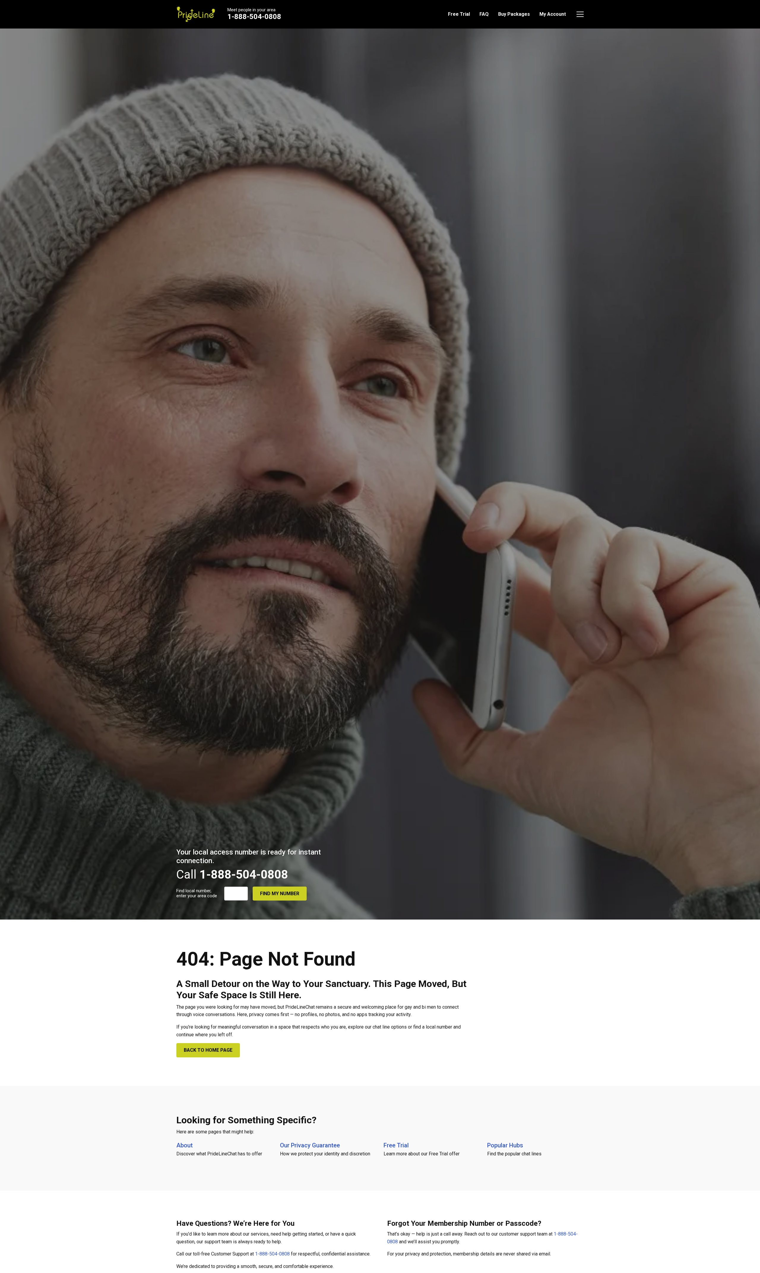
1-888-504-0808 (254, 16)
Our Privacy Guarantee (310, 1145)
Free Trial (459, 14)
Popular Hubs (505, 1145)
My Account (552, 14)
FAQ (484, 14)
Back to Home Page (208, 1050)
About (184, 1145)
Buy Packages (514, 14)
